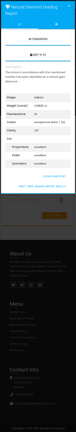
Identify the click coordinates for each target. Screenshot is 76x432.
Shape (11, 97)
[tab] (19, 24)
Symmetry (19, 164)
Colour (11, 122)
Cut (9, 139)
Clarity (11, 130)
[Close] (69, 6)
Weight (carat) (17, 106)
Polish (16, 155)
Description (13, 67)
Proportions (20, 147)
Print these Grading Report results (42, 186)
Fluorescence (16, 114)
